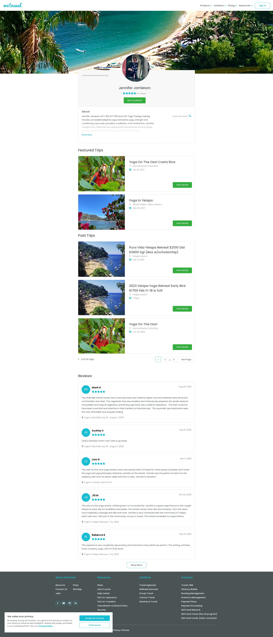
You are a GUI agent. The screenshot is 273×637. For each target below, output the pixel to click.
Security (101, 609)
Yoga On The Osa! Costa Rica (152, 162)
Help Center (103, 593)
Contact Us (61, 589)
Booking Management (192, 593)
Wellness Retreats (148, 589)
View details (182, 184)
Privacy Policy (46, 626)
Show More (136, 565)
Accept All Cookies (94, 618)
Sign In (262, 5)
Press (75, 585)
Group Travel (146, 593)
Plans (100, 585)
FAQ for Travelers (106, 601)
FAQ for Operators (107, 597)
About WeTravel (65, 577)
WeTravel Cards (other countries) (199, 618)
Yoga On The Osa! (143, 324)
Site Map (77, 589)
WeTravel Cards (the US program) (199, 614)
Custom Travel (147, 597)
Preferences (95, 625)
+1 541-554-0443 (180, 116)
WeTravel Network (190, 609)
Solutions (145, 577)
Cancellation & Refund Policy (112, 605)
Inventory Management (193, 597)
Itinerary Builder (189, 589)
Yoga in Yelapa (141, 200)
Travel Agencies (147, 585)
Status (100, 614)
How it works (104, 589)
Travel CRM (187, 585)
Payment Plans (189, 601)
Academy (102, 618)
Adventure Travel (148, 601)
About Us (60, 585)
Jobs (58, 593)
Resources (103, 577)
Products (187, 577)
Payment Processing (191, 605)
